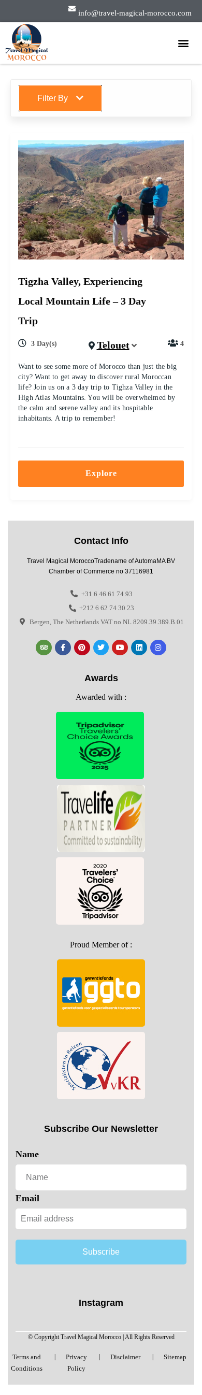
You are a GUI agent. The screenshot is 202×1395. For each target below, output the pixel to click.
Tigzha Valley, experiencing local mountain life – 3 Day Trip (82, 301)
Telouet (113, 345)
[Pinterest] (82, 648)
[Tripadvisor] (44, 648)
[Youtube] (120, 648)
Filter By (52, 98)
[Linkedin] (139, 648)
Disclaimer (125, 1357)
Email (27, 1198)
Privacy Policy (76, 1362)
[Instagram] (158, 648)
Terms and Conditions (26, 1362)
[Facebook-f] (63, 648)
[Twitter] (101, 648)
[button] (183, 42)
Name (27, 1154)
